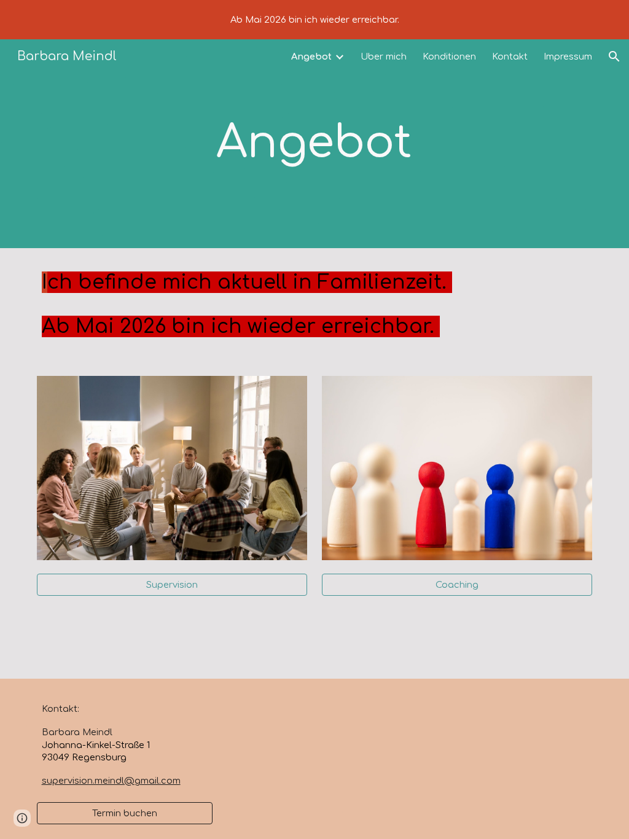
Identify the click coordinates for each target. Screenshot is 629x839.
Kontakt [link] (510, 56)
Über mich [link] (384, 56)
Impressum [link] (568, 56)
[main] (314, 143)
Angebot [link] (311, 56)
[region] (314, 19)
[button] (614, 56)
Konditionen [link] (449, 56)
